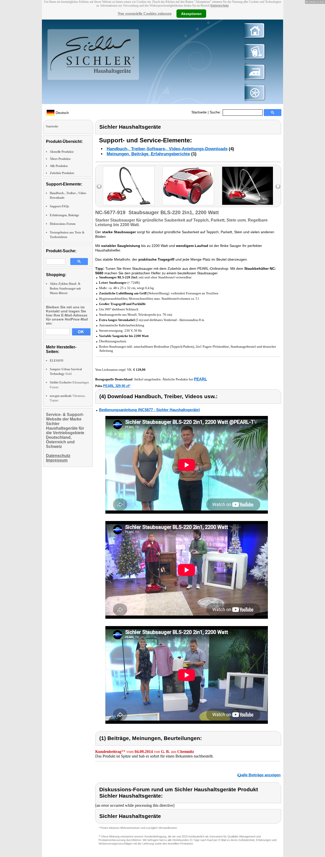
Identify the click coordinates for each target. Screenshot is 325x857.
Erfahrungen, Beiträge (64, 215)
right (277, 186)
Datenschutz (219, 5)
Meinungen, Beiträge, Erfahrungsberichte (148, 154)
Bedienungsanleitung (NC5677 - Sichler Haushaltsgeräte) (149, 410)
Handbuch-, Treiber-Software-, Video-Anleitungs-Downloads (167, 148)
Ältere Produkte (60, 159)
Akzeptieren (191, 13)
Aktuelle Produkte (62, 152)
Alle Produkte (59, 166)
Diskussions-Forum (62, 224)
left (99, 186)
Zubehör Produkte (62, 173)
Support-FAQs (59, 206)
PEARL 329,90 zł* (116, 386)
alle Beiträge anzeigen (261, 775)
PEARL (200, 379)
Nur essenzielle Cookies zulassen (144, 13)
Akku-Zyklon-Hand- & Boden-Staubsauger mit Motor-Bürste (65, 288)
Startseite (199, 112)
